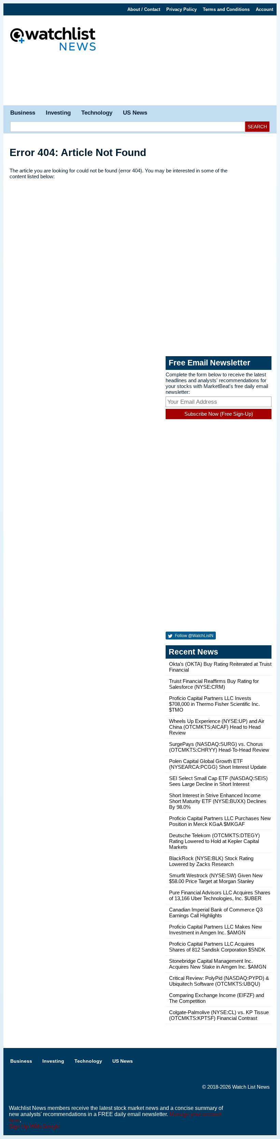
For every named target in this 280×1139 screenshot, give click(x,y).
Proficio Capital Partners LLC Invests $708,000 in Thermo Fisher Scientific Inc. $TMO (214, 704)
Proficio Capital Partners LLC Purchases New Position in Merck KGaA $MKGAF (220, 821)
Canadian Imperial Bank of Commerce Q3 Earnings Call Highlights (216, 912)
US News (135, 112)
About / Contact (143, 9)
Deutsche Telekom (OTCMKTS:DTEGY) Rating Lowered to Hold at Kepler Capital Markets (214, 841)
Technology (96, 112)
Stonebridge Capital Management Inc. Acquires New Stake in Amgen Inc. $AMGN (217, 964)
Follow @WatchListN (193, 635)
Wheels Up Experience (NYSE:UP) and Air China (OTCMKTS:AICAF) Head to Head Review (216, 727)
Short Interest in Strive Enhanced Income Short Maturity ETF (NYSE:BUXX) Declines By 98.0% (217, 801)
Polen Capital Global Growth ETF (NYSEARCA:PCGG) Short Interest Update (217, 764)
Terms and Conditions (226, 9)
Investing (58, 112)
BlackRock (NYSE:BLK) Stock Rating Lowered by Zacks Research (211, 861)
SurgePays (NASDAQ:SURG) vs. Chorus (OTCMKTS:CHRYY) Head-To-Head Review (219, 747)
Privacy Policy (181, 9)
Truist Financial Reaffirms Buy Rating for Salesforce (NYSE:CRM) (214, 684)
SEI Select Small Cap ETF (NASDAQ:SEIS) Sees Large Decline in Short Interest (218, 781)
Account (264, 9)
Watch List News (251, 1087)
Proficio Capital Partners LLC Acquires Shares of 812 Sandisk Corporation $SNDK (217, 947)
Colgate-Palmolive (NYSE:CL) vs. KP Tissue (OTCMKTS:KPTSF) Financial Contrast (219, 1015)
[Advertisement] (140, 81)
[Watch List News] (52, 40)
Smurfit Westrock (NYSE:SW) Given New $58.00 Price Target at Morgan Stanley (216, 878)
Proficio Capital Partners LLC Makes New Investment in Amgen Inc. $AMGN (215, 929)
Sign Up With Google (34, 1126)
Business (22, 112)
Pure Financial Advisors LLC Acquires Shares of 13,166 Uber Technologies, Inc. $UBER (219, 895)
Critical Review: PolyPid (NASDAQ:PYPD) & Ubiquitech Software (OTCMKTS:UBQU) (219, 981)
